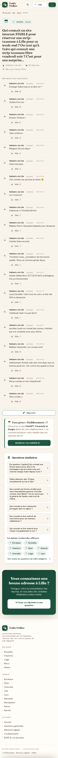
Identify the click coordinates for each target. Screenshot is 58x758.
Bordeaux (16, 543)
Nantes (6, 710)
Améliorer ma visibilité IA (27, 443)
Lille (13, 13)
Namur (6, 667)
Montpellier (8, 702)
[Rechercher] (28, 5)
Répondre (31, 413)
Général (43, 548)
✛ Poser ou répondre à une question (29, 604)
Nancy (6, 706)
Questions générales (12, 726)
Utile (18, 91)
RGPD (34, 753)
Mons (5, 663)
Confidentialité (10, 734)
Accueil (7, 13)
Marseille (7, 698)
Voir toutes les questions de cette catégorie (27, 559)
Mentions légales (11, 730)
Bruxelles (32, 543)
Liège (30, 553)
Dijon (30, 548)
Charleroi (16, 548)
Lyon (43, 553)
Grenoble (16, 553)
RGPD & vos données (13, 737)
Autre (19, 13)
